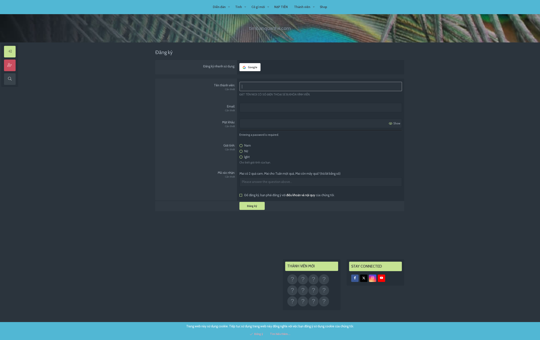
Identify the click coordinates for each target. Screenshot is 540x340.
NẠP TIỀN (281, 7)
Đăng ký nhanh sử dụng (218, 66)
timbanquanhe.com (270, 28)
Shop (323, 7)
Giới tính (228, 145)
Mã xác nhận (226, 173)
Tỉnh (238, 7)
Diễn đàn (219, 7)
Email (230, 106)
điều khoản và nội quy (300, 195)
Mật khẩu (228, 122)
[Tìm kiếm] (10, 79)
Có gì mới (258, 7)
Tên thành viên (224, 85)
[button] (229, 7)
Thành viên (302, 7)
